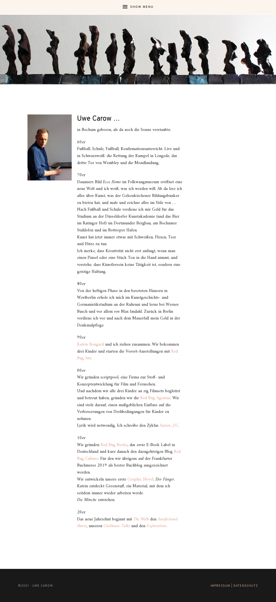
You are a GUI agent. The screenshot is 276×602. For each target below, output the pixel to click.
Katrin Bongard (90, 344)
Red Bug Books (114, 445)
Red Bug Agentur (155, 398)
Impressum (220, 586)
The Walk (141, 519)
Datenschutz (245, 586)
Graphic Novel (140, 479)
